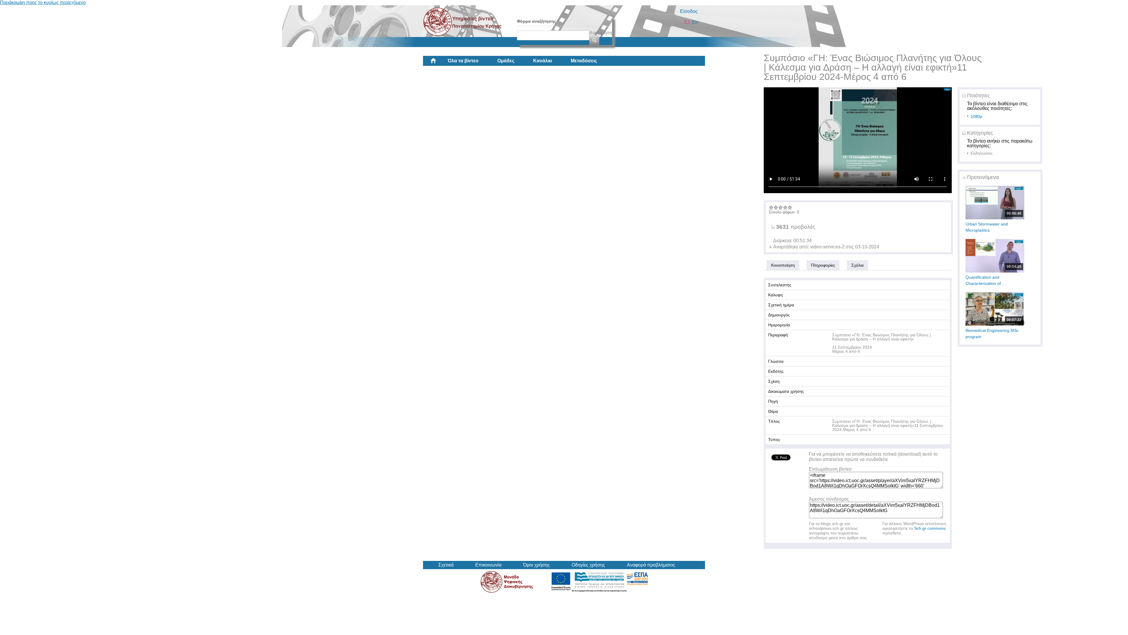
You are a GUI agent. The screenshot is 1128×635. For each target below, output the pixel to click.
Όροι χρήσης (536, 564)
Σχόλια (857, 265)
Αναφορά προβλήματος (651, 564)
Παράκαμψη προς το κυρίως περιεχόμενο (43, 2)
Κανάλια (542, 60)
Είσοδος (689, 11)
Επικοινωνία (488, 564)
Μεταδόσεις (584, 60)
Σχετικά (446, 564)
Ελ (687, 22)
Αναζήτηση (600, 32)
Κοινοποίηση (783, 265)
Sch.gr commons (930, 528)
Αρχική (438, 63)
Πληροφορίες (823, 265)
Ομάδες (505, 60)
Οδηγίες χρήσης (588, 564)
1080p (976, 116)
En (695, 22)
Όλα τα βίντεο (463, 60)
